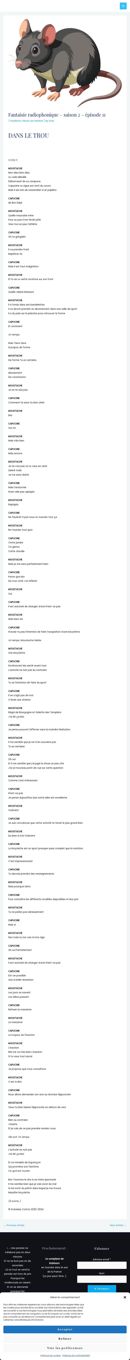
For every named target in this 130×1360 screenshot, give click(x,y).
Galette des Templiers (48, 712)
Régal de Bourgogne (20, 712)
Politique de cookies (50, 1355)
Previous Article (14, 1225)
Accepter (65, 1329)
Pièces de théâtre (32, 121)
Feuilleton (15, 121)
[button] (125, 1297)
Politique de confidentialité (76, 1355)
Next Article (118, 1225)
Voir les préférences (65, 1348)
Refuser (65, 1338)
